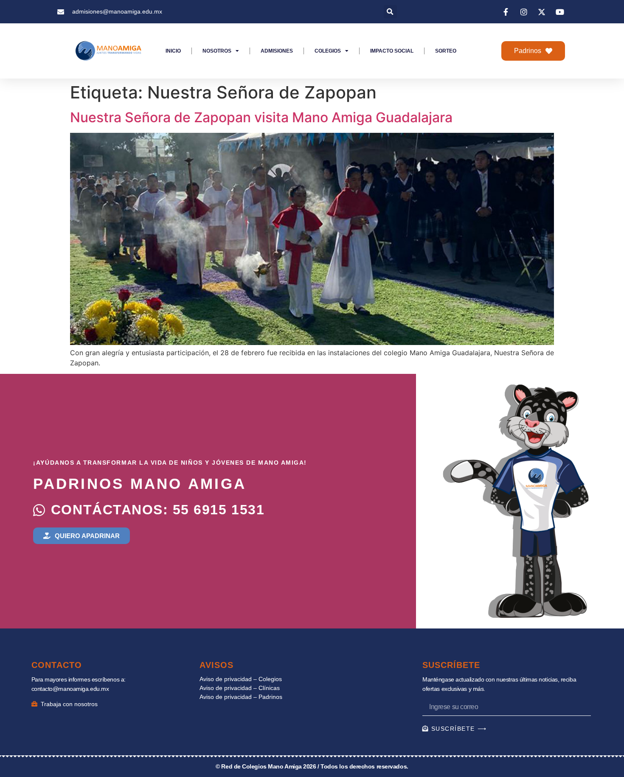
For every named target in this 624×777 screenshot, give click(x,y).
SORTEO (445, 51)
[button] (390, 11)
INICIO (173, 51)
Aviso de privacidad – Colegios (241, 679)
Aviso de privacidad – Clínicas (240, 687)
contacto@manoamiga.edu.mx (70, 688)
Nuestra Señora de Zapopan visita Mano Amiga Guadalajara (261, 117)
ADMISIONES (277, 51)
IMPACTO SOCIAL (391, 51)
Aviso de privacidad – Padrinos (241, 696)
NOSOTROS (216, 51)
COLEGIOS (328, 51)
